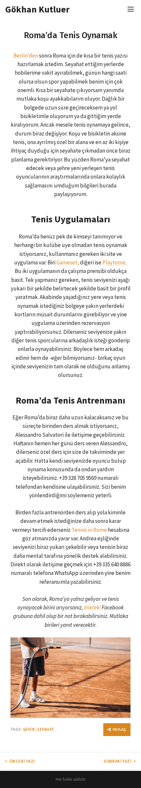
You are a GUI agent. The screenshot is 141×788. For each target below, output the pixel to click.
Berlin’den (25, 55)
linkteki (92, 607)
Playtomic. (114, 262)
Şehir (29, 729)
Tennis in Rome (89, 529)
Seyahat (45, 729)
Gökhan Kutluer (37, 9)
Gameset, (67, 262)
